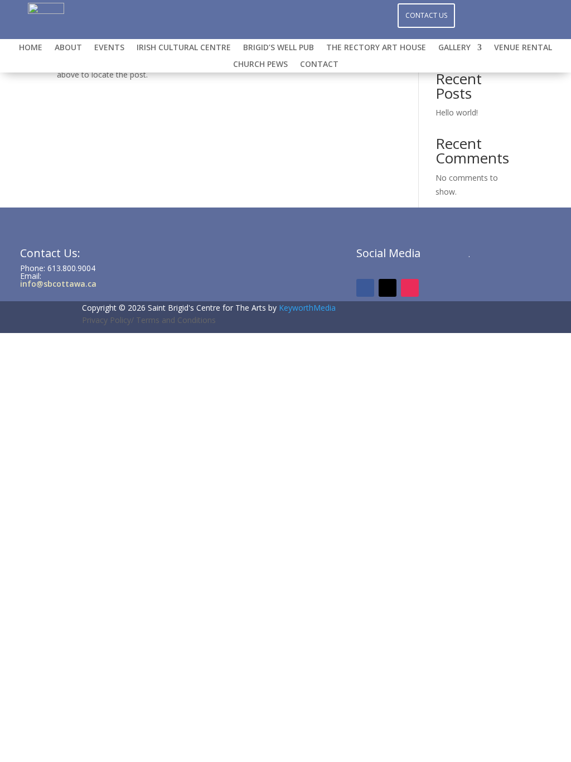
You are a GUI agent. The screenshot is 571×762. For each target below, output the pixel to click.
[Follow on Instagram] (285, 14)
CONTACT (319, 64)
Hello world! (456, 112)
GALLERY (454, 48)
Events (109, 48)
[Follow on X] (308, 14)
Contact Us (426, 15)
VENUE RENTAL (523, 48)
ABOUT (68, 48)
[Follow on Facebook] (263, 14)
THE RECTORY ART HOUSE (376, 48)
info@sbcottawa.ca (58, 283)
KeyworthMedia (307, 307)
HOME (30, 48)
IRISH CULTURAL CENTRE (184, 48)
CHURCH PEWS (260, 64)
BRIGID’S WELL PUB (278, 48)
